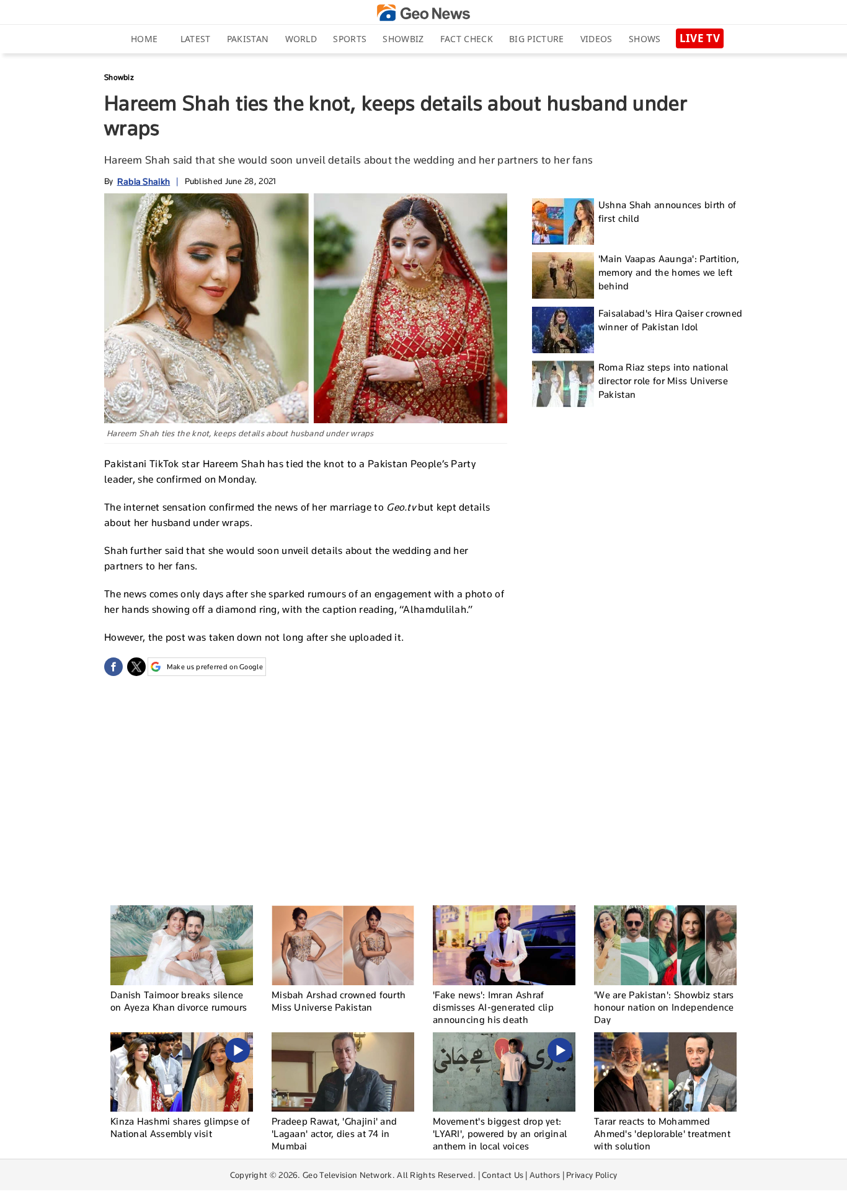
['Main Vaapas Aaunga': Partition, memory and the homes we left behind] (563, 275)
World (301, 39)
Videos (596, 39)
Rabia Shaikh (144, 181)
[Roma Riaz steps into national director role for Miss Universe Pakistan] (563, 384)
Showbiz (403, 39)
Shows (645, 39)
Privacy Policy (591, 1175)
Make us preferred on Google (215, 666)
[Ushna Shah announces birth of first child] (563, 221)
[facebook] (113, 666)
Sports (349, 39)
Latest (195, 39)
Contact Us (502, 1175)
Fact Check (466, 39)
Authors (545, 1175)
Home (144, 39)
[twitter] (136, 666)
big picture (536, 39)
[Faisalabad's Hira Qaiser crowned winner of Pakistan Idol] (563, 330)
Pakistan (247, 39)
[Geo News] (423, 12)
